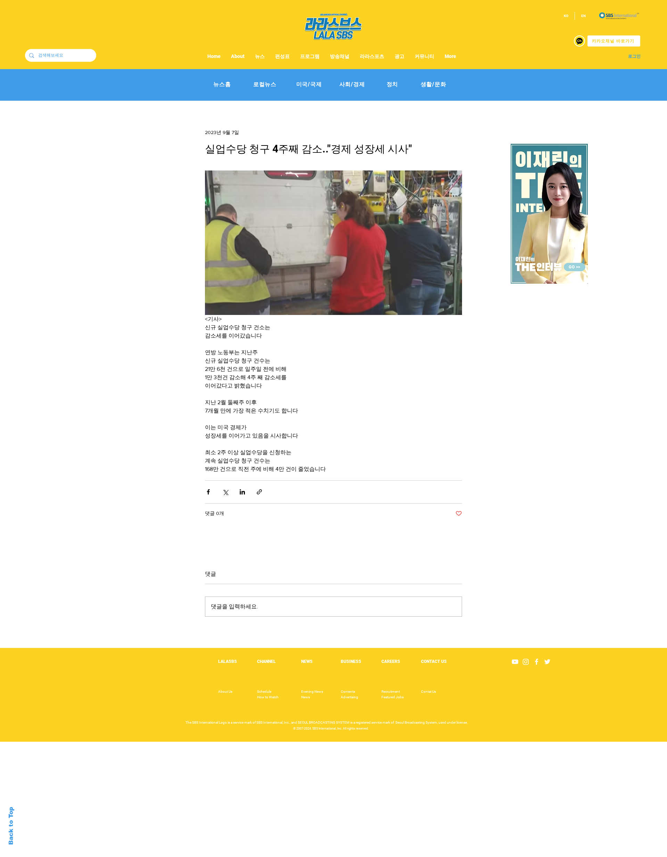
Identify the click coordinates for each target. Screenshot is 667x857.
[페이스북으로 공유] (208, 492)
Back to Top (11, 826)
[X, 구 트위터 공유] (225, 492)
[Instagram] (526, 662)
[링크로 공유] (259, 492)
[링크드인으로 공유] (242, 492)
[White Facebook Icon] (537, 662)
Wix (388, 853)
